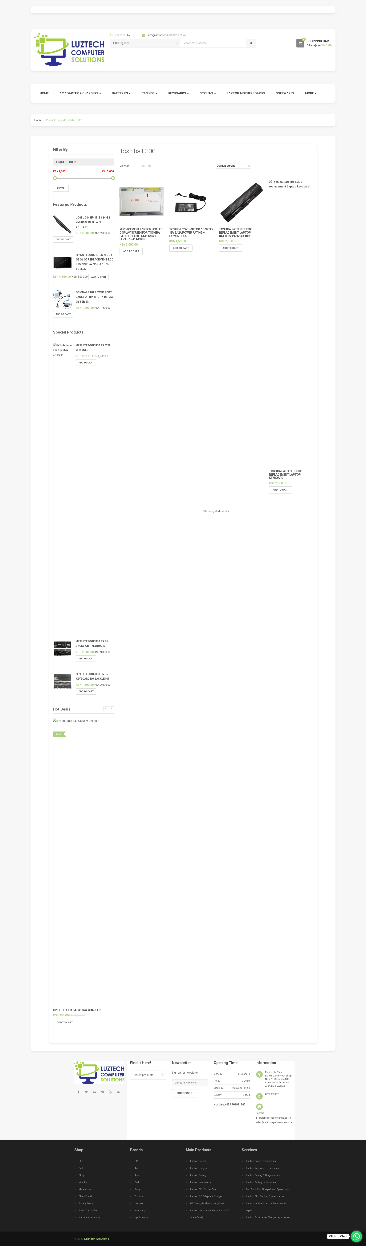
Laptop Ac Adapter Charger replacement (268, 1217)
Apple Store (141, 1217)
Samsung (140, 1210)
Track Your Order (88, 1210)
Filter (61, 188)
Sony (137, 1189)
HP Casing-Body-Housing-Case (207, 1203)
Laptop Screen (198, 1161)
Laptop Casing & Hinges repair (263, 1175)
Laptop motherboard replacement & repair (266, 1207)
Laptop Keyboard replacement (263, 1168)
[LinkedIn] (94, 1092)
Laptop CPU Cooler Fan (203, 1189)
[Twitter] (86, 1092)
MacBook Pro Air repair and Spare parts (268, 1189)
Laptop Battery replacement (261, 1182)
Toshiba (139, 1196)
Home (44, 93)
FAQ (81, 1161)
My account (85, 1189)
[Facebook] (78, 1092)
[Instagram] (102, 1092)
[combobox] (213, 43)
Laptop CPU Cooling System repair (265, 1196)
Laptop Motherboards (246, 93)
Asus (137, 1175)
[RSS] (118, 1092)
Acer (137, 1168)
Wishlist (83, 1182)
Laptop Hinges (198, 1168)
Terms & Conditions (89, 1217)
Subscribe (184, 1093)
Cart (81, 1168)
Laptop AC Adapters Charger (206, 1196)
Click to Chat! (338, 1236)
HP (136, 1161)
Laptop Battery (198, 1175)
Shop (82, 1175)
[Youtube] (110, 1092)
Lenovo (139, 1203)
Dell (137, 1182)
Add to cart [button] (131, 251)
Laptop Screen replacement (261, 1161)
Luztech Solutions (96, 1238)
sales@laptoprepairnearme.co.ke (274, 1122)
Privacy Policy (86, 1203)
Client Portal (85, 1196)
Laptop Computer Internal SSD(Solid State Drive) (210, 1214)
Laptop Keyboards (200, 1182)
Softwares (285, 93)
